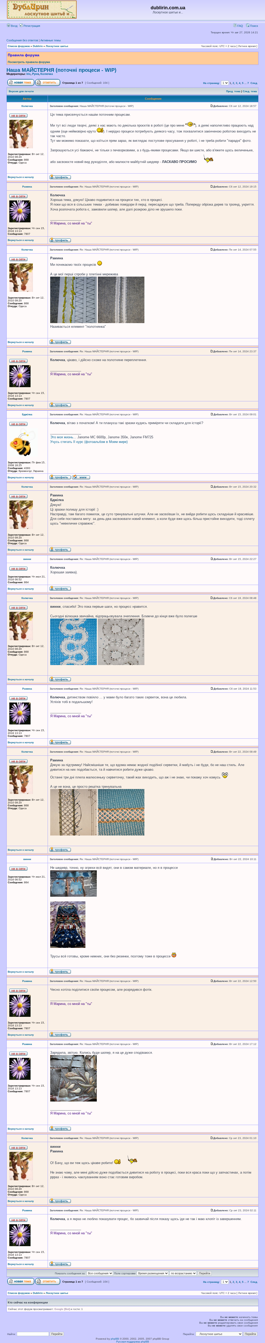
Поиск (253, 25)
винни (27, 559)
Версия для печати (21, 91)
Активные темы (50, 40)
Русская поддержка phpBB (132, 1341)
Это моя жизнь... (63, 437)
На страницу (211, 83)
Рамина (27, 186)
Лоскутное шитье (57, 46)
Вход (13, 25)
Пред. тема (233, 91)
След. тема (250, 91)
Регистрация (31, 25)
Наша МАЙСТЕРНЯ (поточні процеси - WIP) (61, 70)
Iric (28, 73)
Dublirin (38, 46)
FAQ (240, 25)
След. (254, 83)
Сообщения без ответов (22, 40)
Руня (35, 73)
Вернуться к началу (21, 177)
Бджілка (27, 414)
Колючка (46, 73)
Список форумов (19, 46)
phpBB (115, 1338)
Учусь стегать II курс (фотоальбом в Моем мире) (89, 442)
